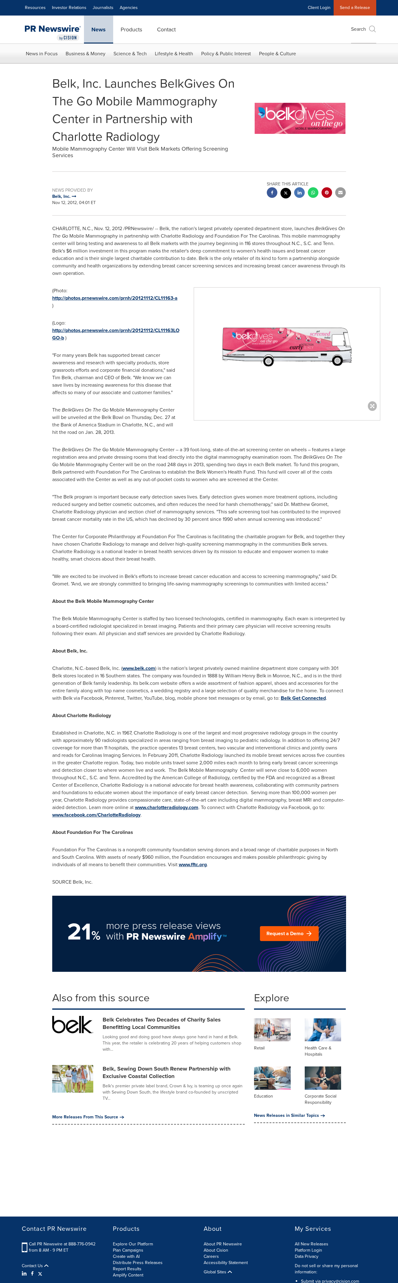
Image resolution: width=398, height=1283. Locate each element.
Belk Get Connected (303, 698)
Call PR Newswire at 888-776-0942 (62, 1244)
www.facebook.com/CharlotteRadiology (96, 814)
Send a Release (355, 7)
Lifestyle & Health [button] (174, 53)
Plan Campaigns (128, 1250)
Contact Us (33, 1266)
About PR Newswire (223, 1244)
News (98, 29)
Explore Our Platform (133, 1244)
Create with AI (126, 1256)
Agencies (129, 7)
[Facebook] (32, 1274)
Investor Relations (69, 7)
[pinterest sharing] (327, 193)
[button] (287, 348)
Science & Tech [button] (130, 53)
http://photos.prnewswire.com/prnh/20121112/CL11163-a (115, 298)
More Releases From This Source (85, 1117)
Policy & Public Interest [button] (226, 53)
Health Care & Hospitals (318, 1051)
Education (263, 1096)
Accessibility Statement (226, 1262)
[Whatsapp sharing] (313, 193)
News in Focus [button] (42, 53)
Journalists (103, 7)
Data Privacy (306, 1256)
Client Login (319, 7)
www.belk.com (139, 668)
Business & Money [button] (85, 53)
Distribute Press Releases (138, 1262)
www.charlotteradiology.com (166, 807)
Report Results (127, 1269)
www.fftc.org (193, 864)
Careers (211, 1256)
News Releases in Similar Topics (286, 1115)
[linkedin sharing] (299, 193)
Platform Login (308, 1250)
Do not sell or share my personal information (326, 1269)
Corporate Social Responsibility (320, 1099)
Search (358, 29)
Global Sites (216, 1272)
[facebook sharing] (272, 193)
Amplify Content (128, 1275)
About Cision (216, 1250)
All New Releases (311, 1244)
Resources (35, 7)
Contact (166, 29)
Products (131, 29)
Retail (259, 1048)
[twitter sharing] (285, 194)
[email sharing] (340, 193)
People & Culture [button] (277, 53)
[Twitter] (40, 1274)
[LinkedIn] (25, 1274)
